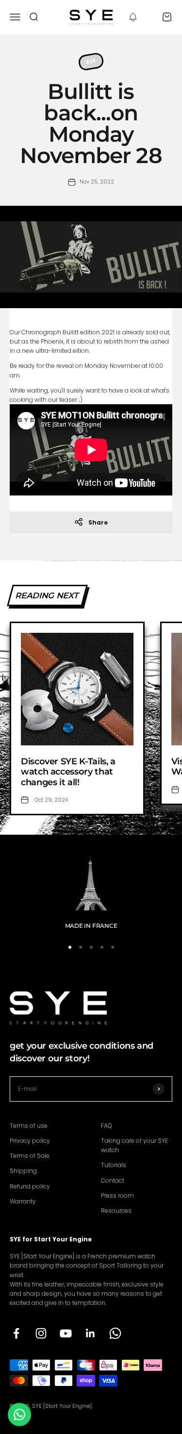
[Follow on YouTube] (65, 1333)
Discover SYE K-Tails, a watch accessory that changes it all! (68, 772)
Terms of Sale (30, 1156)
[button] (133, 17)
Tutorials (113, 1165)
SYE (91, 61)
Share (98, 522)
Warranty (23, 1201)
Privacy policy (30, 1141)
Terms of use (29, 1125)
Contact (112, 1180)
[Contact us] (19, 1414)
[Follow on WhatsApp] (115, 1333)
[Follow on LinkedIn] (90, 1333)
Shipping (23, 1171)
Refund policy (30, 1186)
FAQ (106, 1125)
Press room (117, 1195)
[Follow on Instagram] (41, 1333)
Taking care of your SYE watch (134, 1145)
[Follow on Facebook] (16, 1333)
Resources (116, 1210)
